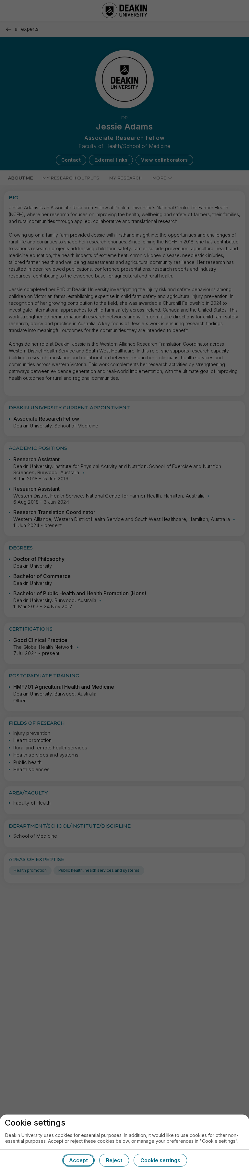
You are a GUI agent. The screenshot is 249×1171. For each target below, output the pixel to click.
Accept (78, 1160)
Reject (114, 1160)
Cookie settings (160, 1160)
